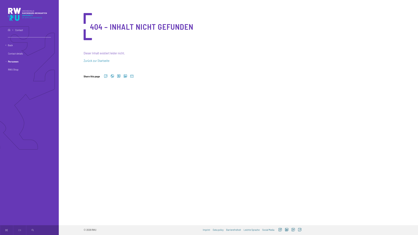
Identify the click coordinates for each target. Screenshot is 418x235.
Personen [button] (13, 61)
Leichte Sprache (252, 229)
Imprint (206, 229)
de (6, 230)
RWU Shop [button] (13, 69)
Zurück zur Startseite (96, 61)
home (9, 30)
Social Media (268, 229)
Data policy (218, 229)
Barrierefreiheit (233, 229)
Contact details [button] (15, 53)
